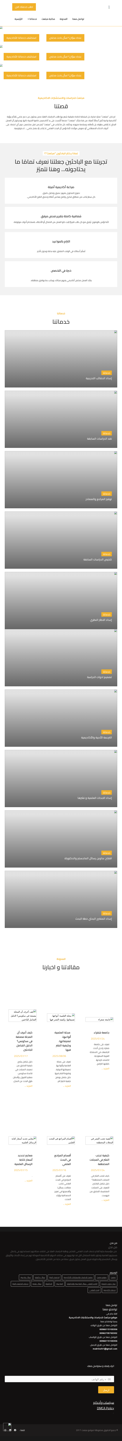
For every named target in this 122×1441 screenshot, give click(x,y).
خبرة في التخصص (61, 270)
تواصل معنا (78, 19)
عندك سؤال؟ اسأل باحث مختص (65, 37)
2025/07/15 (21, 1170)
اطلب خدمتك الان (24, 6)
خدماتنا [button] (33, 19)
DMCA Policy (105, 1408)
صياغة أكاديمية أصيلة (61, 187)
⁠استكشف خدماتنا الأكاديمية (21, 37)
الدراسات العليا (54, 1277)
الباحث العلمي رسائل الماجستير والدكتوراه (82, 1284)
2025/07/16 (59, 1170)
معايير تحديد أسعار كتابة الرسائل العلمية (22, 1160)
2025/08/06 (59, 1056)
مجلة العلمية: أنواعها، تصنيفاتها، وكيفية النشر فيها (62, 1041)
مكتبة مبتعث (48, 19)
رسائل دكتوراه (40, 1277)
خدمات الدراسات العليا (20, 1284)
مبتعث (113, 1277)
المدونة (64, 19)
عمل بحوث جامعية (109, 1284)
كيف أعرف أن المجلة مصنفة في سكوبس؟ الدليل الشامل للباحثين (24, 1041)
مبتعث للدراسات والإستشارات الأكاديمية (78, 1277)
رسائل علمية (37, 1284)
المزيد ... (105, 1069)
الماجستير (59, 1284)
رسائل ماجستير (25, 1277)
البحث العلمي (94, 1290)
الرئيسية (19, 19)
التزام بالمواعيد (61, 241)
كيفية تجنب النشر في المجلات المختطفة (99, 1160)
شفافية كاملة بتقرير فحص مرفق (61, 216)
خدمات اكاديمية (110, 1290)
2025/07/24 (98, 1038)
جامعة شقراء (101, 1032)
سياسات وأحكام (103, 1402)
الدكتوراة (49, 1284)
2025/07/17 (21, 1056)
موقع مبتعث (102, 1277)
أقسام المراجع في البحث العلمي (62, 1160)
